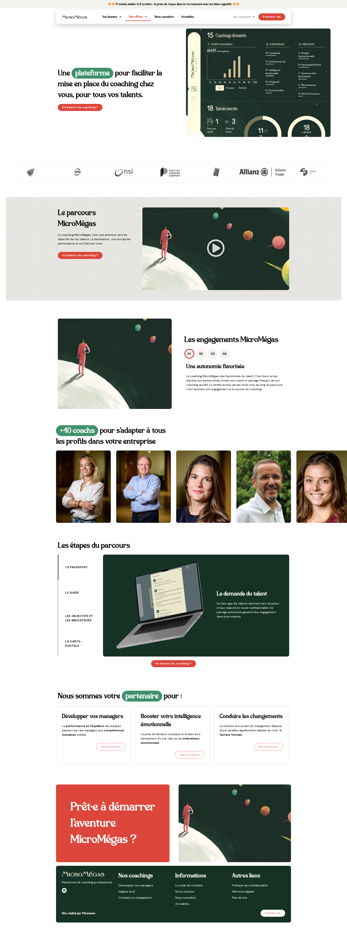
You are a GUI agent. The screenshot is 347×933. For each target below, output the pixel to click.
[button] (216, 248)
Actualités (187, 17)
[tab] (189, 354)
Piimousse (88, 913)
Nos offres (136, 17)
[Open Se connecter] (253, 17)
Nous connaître (164, 17)
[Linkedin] (64, 890)
